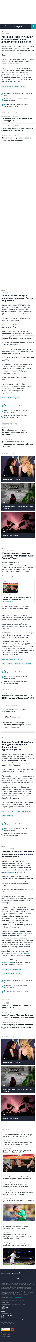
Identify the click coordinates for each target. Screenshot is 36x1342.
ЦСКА (10, 398)
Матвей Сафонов (8, 226)
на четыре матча (23, 934)
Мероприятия (16, 1273)
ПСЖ (4, 222)
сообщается (10, 872)
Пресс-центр (22, 1272)
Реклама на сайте (6, 1273)
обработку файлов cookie (14, 1297)
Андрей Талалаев (8, 973)
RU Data (3, 1317)
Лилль (9, 222)
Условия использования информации (11, 1333)
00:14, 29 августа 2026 (7, 152)
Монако (19, 660)
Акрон (4, 398)
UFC (3, 812)
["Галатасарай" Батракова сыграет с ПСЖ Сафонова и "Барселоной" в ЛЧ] (10, 592)
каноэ (17, 86)
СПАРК (3, 1306)
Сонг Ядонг (10, 812)
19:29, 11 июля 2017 (6, 33)
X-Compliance (4, 1307)
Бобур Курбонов (7, 816)
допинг (23, 86)
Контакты (4, 1272)
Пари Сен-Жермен (20, 222)
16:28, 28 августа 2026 (7, 739)
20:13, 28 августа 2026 (7, 292)
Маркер (3, 1310)
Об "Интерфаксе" (12, 1272)
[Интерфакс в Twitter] (8, 1322)
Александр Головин (8, 660)
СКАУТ (3, 1308)
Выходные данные (6, 1334)
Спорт (3, 32)
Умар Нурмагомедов (23, 812)
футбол (17, 226)
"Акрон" (31, 318)
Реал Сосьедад (7, 664)
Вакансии (29, 1272)
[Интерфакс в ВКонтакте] (11, 1322)
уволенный (25, 953)
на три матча (6, 962)
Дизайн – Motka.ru (6, 1336)
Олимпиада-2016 (7, 86)
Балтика (18, 973)
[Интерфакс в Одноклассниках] (17, 1322)
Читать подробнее (17, 599)
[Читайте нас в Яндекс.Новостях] (2, 1322)
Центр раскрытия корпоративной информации (12, 1319)
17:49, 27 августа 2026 (7, 848)
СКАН (2, 1316)
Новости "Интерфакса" (6, 1315)
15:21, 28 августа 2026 (7, 550)
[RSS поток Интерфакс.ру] (14, 1322)
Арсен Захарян (19, 664)
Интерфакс (18, 26)
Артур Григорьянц (15, 969)
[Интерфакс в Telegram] (5, 1322)
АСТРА (3, 1311)
